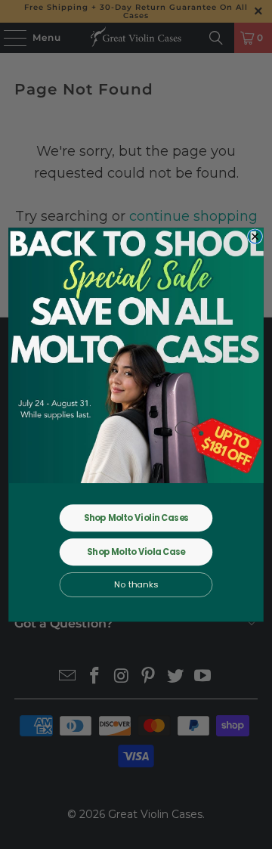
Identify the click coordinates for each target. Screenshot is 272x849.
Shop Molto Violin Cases (136, 518)
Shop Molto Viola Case (136, 552)
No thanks (136, 584)
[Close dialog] (255, 236)
